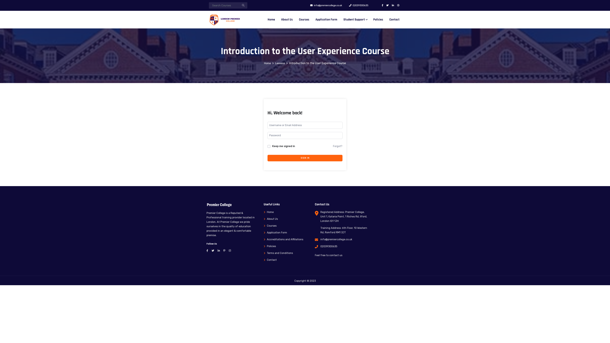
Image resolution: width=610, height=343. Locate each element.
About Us (287, 20)
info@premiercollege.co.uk (336, 239)
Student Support (354, 20)
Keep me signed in (283, 146)
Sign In (305, 158)
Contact (394, 20)
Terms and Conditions (280, 253)
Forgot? (337, 146)
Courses (304, 20)
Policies (378, 20)
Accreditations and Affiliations (285, 239)
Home (271, 20)
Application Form (326, 20)
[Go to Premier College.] (267, 63)
